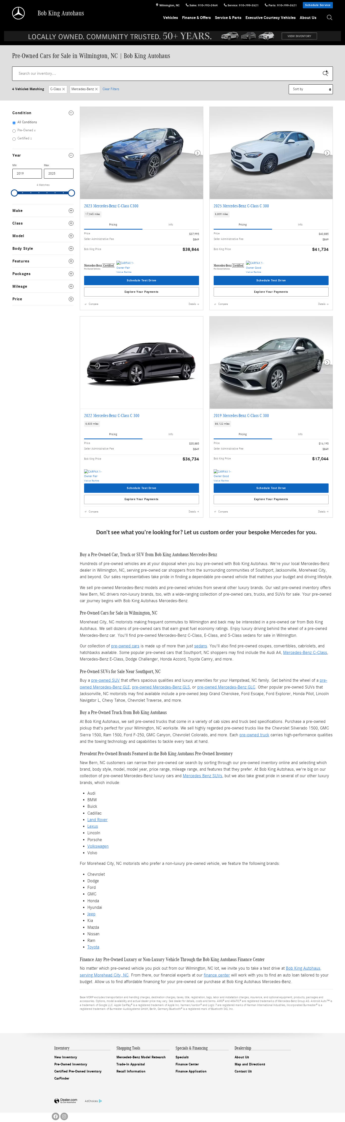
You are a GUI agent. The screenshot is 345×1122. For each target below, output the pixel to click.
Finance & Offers (196, 17)
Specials (182, 1057)
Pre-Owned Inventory (70, 1064)
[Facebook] (55, 1116)
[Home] (19, 13)
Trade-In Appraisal (130, 1064)
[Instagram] (64, 1116)
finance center (217, 975)
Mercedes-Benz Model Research (141, 1057)
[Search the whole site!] (330, 18)
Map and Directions (250, 1064)
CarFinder (61, 1078)
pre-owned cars (125, 646)
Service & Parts (228, 17)
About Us (308, 17)
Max (46, 165)
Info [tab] (170, 224)
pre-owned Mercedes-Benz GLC (226, 687)
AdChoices (91, 1101)
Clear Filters (111, 89)
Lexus (92, 826)
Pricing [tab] (113, 224)
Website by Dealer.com (65, 1101)
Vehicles (170, 17)
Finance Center (187, 1064)
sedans (200, 646)
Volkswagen (98, 846)
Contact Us (243, 1071)
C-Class (55, 89)
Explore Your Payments (142, 292)
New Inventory (65, 1057)
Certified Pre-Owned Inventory (78, 1071)
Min (14, 165)
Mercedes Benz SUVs (202, 775)
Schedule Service (318, 5)
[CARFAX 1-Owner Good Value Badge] (255, 267)
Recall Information (130, 1071)
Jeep (91, 914)
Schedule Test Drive (141, 280)
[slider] (14, 193)
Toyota (93, 947)
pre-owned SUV (105, 680)
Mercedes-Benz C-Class (305, 652)
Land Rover (97, 819)
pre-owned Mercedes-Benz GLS (161, 687)
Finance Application (191, 1071)
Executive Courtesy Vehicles (270, 17)
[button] (141, 214)
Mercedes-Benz (82, 89)
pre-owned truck (254, 735)
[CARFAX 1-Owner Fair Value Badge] (125, 267)
